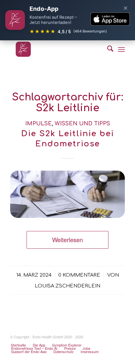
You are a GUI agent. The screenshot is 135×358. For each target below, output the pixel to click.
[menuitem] (107, 49)
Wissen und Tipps (82, 123)
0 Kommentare (79, 275)
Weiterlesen (67, 239)
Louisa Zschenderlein (67, 285)
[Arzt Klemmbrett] (67, 194)
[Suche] (107, 49)
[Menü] (121, 49)
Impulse (38, 123)
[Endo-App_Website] (56, 49)
